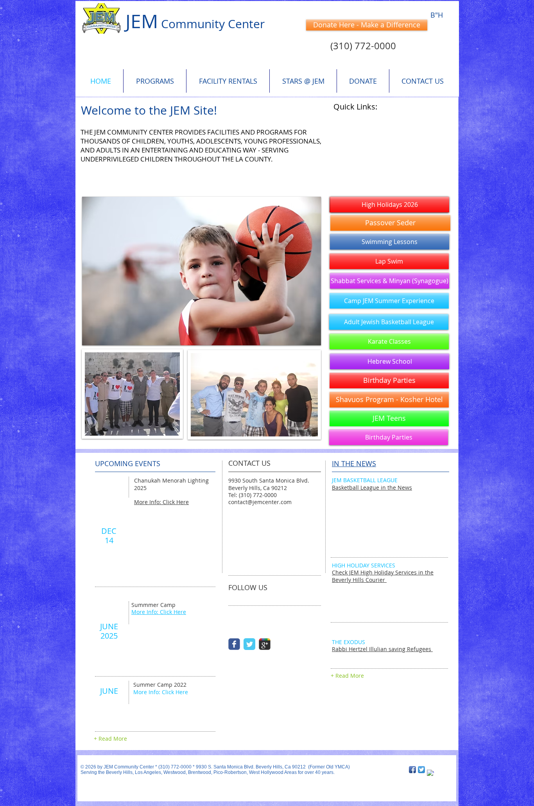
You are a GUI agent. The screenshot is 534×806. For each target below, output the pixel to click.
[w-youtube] (439, 769)
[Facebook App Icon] (412, 769)
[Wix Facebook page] (234, 644)
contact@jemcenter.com (260, 502)
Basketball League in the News (372, 487)
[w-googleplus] (430, 773)
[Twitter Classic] (249, 644)
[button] (389, 242)
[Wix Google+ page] (265, 644)
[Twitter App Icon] (421, 769)
